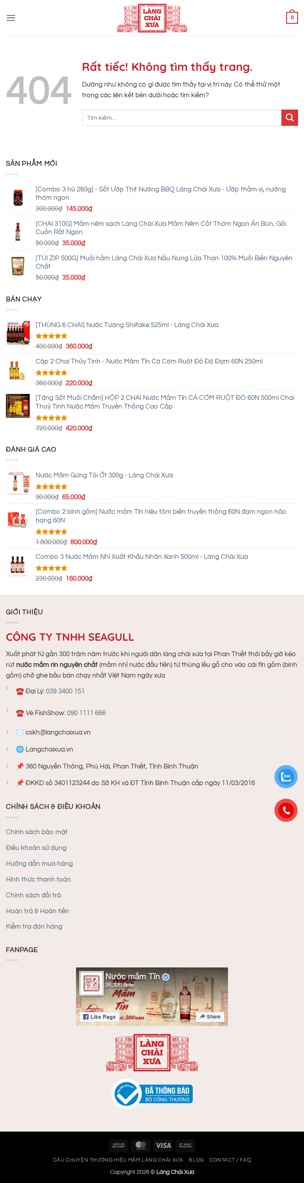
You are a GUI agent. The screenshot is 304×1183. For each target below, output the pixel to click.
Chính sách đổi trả (33, 895)
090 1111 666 (86, 713)
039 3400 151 (65, 691)
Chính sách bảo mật (37, 832)
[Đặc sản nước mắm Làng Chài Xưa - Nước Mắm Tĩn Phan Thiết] (152, 18)
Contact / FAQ (230, 1160)
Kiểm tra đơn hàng (34, 926)
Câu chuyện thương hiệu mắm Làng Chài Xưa (118, 1160)
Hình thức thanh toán (38, 879)
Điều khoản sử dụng (36, 848)
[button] (11, 18)
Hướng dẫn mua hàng (39, 863)
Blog (196, 1160)
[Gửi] (289, 118)
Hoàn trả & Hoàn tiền (37, 911)
